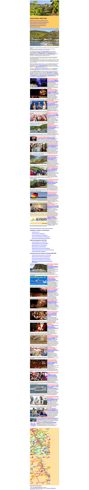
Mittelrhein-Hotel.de (44, 20)
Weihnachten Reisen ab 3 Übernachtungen (39, 245)
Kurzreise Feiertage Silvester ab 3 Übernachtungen (41, 258)
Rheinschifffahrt (33, 25)
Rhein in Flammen (38, 68)
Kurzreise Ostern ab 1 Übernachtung (38, 233)
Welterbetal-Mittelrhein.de (34, 23)
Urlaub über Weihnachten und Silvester (39, 251)
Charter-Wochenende (43, 65)
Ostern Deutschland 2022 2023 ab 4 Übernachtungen (41, 238)
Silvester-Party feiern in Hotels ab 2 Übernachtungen (41, 256)
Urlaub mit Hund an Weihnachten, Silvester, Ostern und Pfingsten (41, 228)
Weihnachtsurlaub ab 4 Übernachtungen (39, 246)
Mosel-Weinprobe (51, 75)
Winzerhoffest (49, 72)
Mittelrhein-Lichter (45, 68)
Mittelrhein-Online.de (43, 23)
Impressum (49, 488)
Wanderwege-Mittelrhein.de (44, 22)
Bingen (34, 52)
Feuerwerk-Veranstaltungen (41, 25)
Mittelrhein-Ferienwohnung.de (35, 20)
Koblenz (39, 52)
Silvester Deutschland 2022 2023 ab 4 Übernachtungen (41, 259)
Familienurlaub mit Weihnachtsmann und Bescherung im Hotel (43, 249)
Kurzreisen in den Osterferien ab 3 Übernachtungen (41, 236)
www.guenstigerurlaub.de (37, 485)
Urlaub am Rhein (45, 51)
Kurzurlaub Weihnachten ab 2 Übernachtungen (40, 243)
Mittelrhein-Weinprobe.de (34, 22)
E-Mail (31, 485)
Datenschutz (53, 488)
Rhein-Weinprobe (43, 75)
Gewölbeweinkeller (40, 76)
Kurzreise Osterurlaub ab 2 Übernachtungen (39, 235)
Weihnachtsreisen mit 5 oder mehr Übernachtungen (41, 248)
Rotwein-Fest (55, 68)
